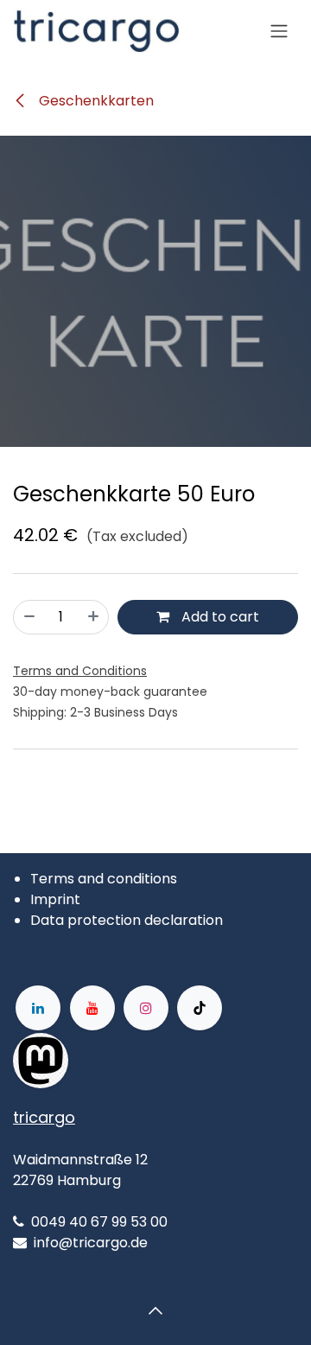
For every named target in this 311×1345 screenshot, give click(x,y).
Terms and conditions (103, 879)
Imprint (55, 899)
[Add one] (93, 617)
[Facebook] (123, 1060)
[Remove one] (29, 617)
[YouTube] (92, 1007)
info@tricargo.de (91, 1243)
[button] (155, 1310)
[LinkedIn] (38, 1007)
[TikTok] (199, 1007)
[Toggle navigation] (279, 31)
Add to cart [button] (218, 617)
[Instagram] (146, 1007)
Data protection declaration (126, 920)
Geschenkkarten (94, 101)
